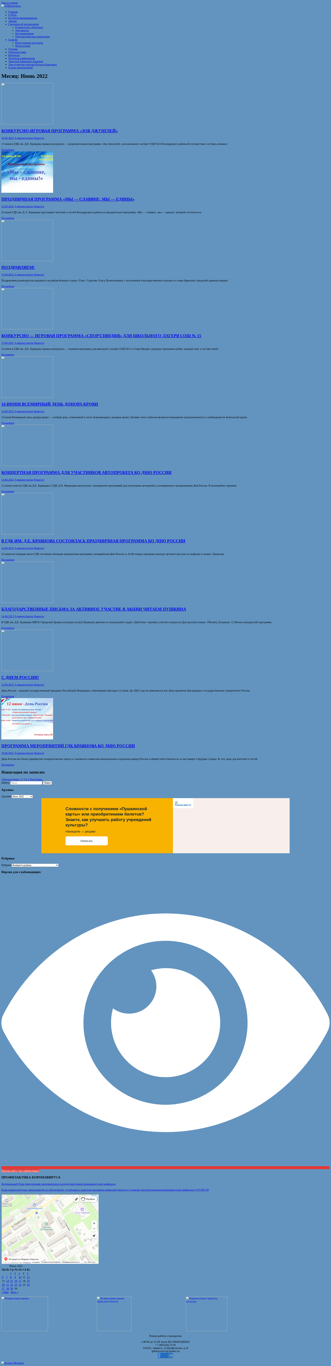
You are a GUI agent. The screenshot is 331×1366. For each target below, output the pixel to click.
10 (20, 1277)
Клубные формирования (22, 18)
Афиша (12, 21)
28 (7, 1288)
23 (15, 1284)
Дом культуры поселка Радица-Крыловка (32, 64)
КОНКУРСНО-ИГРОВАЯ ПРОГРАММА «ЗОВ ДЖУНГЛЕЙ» (59, 130)
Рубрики (6, 865)
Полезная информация (21, 58)
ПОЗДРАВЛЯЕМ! (18, 267)
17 (20, 1281)
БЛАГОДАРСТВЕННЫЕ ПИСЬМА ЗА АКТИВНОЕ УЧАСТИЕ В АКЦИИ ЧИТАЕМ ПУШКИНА (93, 609)
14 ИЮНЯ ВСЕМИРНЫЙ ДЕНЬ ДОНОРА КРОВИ (49, 404)
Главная (13, 11)
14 (7, 1281)
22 (11, 1284)
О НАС (12, 14)
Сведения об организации (23, 24)
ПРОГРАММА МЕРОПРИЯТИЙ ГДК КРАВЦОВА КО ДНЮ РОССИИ (68, 746)
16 (15, 1281)
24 (20, 1284)
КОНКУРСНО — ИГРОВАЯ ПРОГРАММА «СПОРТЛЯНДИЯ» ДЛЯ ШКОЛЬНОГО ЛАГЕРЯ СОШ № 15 (101, 335)
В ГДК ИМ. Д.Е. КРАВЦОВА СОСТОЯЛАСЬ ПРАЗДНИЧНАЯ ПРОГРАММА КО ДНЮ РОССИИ (93, 541)
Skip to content (9, 2)
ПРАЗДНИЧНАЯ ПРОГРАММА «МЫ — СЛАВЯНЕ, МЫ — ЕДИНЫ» (67, 199)
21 (7, 1284)
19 (28, 1281)
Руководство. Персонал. (29, 27)
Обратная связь (17, 52)
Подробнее (7, 149)
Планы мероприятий (20, 67)
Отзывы (13, 49)
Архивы (6, 796)
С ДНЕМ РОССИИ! (20, 677)
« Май (5, 1292)
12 (28, 1277)
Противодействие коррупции (32, 36)
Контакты (14, 55)
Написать (87, 840)
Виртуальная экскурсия (29, 42)
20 (3, 1284)
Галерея (12, 39)
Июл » (14, 1292)
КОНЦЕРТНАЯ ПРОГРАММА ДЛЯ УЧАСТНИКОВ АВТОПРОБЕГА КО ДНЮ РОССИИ (86, 472)
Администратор (23, 138)
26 (28, 1284)
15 (11, 1281)
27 (3, 1288)
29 (11, 1288)
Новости (39, 138)
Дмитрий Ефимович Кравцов (25, 61)
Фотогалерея (22, 45)
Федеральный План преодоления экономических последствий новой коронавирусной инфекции (58, 1184)
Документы (22, 30)
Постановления (24, 33)
